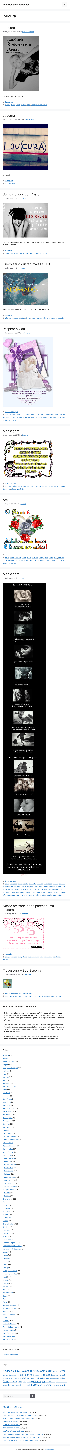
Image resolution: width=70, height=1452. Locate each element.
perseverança (11, 895)
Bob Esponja (23, 993)
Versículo (20, 489)
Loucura (9, 28)
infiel (37, 889)
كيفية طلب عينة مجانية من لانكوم (13, 1431)
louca (18, 105)
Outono (7, 1196)
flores (51, 558)
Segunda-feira (9, 1177)
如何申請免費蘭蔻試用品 (11, 1425)
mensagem (50, 414)
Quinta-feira (8, 1171)
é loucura (38, 887)
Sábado (7, 1174)
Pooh (4, 1296)
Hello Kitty (6, 1233)
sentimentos (54, 417)
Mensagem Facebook (11, 1355)
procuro (15, 417)
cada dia (40, 884)
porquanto (61, 486)
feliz (12, 889)
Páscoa (5, 1286)
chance (55, 884)
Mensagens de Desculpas (12, 1249)
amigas (21, 1371)
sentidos (46, 417)
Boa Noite (6, 1105)
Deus (62, 1374)
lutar (60, 889)
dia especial (8, 1378)
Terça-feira (8, 1183)
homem (61, 558)
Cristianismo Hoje (9, 1136)
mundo (53, 486)
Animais (6, 1077)
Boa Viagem (7, 1118)
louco (27, 253)
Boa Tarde (6, 1115)
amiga (7, 957)
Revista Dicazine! (15, 1407)
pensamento (7, 417)
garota (20, 1382)
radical (44, 253)
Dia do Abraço (8, 1152)
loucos (5, 560)
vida (10, 420)
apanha (8, 486)
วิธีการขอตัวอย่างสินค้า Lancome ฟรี (15, 1412)
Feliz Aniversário (42, 1378)
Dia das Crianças (9, 1146)
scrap (49, 1385)
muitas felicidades (50, 1382)
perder (58, 892)
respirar (27, 417)
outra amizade (30, 892)
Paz (4, 1289)
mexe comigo (60, 414)
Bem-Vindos (7, 1099)
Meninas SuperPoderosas (12, 1246)
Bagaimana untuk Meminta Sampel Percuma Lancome (22, 1437)
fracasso (23, 889)
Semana (54, 1385)
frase (37, 414)
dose (19, 414)
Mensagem (11, 431)
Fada (4, 1202)
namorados (51, 560)
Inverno (7, 1193)
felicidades (27, 1378)
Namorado (42, 560)
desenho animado (43, 996)
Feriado (5, 1215)
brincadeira (27, 996)
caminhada (48, 884)
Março (6, 1268)
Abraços (6, 1055)
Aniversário (7, 1083)
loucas (30, 957)
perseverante (22, 895)
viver (33, 105)
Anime (5, 1080)
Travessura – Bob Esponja (22, 970)
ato (6, 414)
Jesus (13, 105)
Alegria (7, 993)
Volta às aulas (8, 1339)
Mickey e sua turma (10, 1271)
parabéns (16, 1385)
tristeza (59, 895)
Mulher (38, 253)
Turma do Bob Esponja (11, 1327)
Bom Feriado (7, 1127)
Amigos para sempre (10, 1068)
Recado (38, 1385)
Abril (6, 1255)
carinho (29, 1374)
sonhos (5, 420)
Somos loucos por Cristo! (21, 194)
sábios (13, 489)
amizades (13, 884)
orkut (41, 957)
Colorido (35, 558)
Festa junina (7, 1218)
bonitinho (18, 996)
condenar (6, 887)
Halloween (6, 1230)
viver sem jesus (41, 105)
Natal (5, 1277)
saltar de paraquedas (56, 318)
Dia (3, 1378)
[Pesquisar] (32, 1396)
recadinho (48, 957)
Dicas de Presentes (10, 1186)
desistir (23, 887)
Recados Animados (10, 1305)
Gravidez (6, 1227)
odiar (22, 892)
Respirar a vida (14, 329)
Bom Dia (6, 1124)
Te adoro (6, 1321)
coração (41, 558)
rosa (57, 560)
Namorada (33, 560)
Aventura (6, 1096)
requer (21, 417)
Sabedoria (6, 489)
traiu (54, 895)
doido (25, 957)
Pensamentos (8, 1293)
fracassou (30, 889)
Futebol (5, 1221)
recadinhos (57, 957)
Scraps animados (9, 1314)
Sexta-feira (8, 1180)
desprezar (30, 887)
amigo (29, 1370)
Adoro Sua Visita (9, 1062)
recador (5, 960)
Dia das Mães (8, 1149)
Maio (6, 1264)
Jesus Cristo (14, 253)
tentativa (42, 895)
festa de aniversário (56, 1378)
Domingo (7, 1161)
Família (5, 1205)
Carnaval (6, 1130)
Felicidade (6, 889)
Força (33, 414)
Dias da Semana (9, 1158)
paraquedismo (42, 318)
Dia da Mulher (8, 1143)
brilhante (17, 558)
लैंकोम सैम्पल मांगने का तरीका (11, 1428)
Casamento (7, 1133)
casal (29, 558)
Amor (7, 500)
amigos (37, 1371)
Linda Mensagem (11, 412)
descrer (17, 887)
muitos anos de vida (61, 1382)
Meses (5, 1252)
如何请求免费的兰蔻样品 (11, 1422)
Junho (6, 1261)
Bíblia (20, 486)
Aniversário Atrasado (10, 1086)
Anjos (5, 1090)
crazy (20, 957)
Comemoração (38, 1375)
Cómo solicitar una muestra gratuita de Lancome (20, 1415)
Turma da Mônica (9, 1324)
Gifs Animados (8, 1224)
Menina (30, 1382)
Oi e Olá (6, 1280)
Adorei (5, 1058)
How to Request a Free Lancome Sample (18, 1418)
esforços (52, 887)
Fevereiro (7, 1258)
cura (6, 183)
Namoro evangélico (10, 1274)
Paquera (6, 1283)
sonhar (62, 417)
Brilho (24, 558)
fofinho (11, 1382)
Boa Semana (7, 1111)
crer (11, 887)
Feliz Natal (6, 1211)
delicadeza (12, 414)
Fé (64, 887)
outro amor (51, 892)
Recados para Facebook (16, 4)
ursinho (59, 1385)
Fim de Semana (10, 1165)
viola (14, 420)
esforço (45, 887)
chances (62, 884)
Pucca (5, 1302)
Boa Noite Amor (8, 1108)
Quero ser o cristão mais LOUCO (27, 264)
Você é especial (8, 1333)
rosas (62, 560)
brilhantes (16, 1375)
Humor (31, 993)
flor (46, 558)
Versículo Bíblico (9, 1330)
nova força (16, 892)
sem (28, 105)
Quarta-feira (8, 1168)
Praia (4, 1299)
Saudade (6, 1311)
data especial (55, 1375)
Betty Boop (7, 1102)
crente (11, 318)
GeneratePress (49, 1449)
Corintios (26, 486)
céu (6, 318)
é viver (7, 105)
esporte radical (19, 318)
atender (25, 884)
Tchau (5, 1318)
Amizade (8, 954)
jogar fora (43, 889)
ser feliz (36, 895)
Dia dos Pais (7, 1155)
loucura (23, 105)
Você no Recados (9, 1336)
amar (7, 558)
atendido (32, 884)
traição (49, 895)
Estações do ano (9, 1190)
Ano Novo (6, 1093)
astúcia (14, 486)
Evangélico (9, 102)
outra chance (41, 892)
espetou (59, 887)
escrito (32, 486)
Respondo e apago (9, 1308)
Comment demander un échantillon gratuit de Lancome (23, 1434)
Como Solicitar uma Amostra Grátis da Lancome (20, 1440)
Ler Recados (7, 1239)
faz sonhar (26, 414)
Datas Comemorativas (11, 1140)
